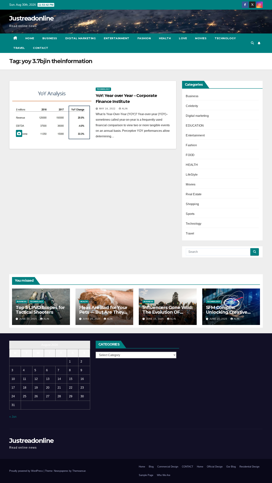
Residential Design (249, 466)
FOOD (190, 155)
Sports (190, 213)
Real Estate (194, 194)
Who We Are (163, 475)
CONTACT (40, 48)
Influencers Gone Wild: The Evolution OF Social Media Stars (167, 312)
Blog (151, 466)
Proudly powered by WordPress (26, 470)
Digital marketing (80, 38)
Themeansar (78, 470)
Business (49, 38)
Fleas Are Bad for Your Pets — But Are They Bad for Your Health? (103, 312)
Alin (125, 108)
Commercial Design (167, 466)
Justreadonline (31, 18)
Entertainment (116, 38)
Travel (19, 48)
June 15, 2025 (155, 319)
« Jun (12, 416)
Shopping (192, 204)
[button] (252, 43)
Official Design (215, 466)
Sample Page (146, 475)
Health (165, 38)
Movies (200, 38)
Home (29, 38)
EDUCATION (195, 125)
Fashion (144, 38)
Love (183, 38)
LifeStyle (192, 174)
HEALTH (192, 164)
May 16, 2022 (107, 108)
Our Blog (231, 466)
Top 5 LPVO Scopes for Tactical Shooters (40, 310)
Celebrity (192, 106)
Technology (225, 38)
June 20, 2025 (28, 319)
